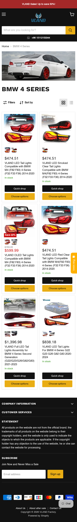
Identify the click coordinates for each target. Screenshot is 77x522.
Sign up (55, 474)
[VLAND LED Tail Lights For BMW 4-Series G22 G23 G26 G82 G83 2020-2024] (57, 313)
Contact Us (55, 508)
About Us (20, 508)
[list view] (71, 103)
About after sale (37, 508)
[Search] (70, 30)
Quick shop (20, 188)
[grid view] (63, 103)
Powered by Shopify (38, 516)
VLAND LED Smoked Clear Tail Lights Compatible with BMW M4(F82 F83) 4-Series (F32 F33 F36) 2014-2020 (57, 170)
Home (5, 46)
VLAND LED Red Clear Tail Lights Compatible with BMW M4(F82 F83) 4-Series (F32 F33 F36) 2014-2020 (56, 262)
